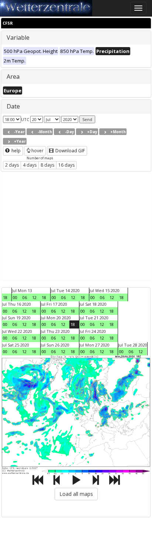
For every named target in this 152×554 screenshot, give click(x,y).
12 (34, 297)
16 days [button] (66, 165)
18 (5, 297)
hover (37, 151)
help (15, 151)
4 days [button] (30, 165)
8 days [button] (47, 165)
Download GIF (69, 151)
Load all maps (76, 493)
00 (15, 297)
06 (25, 297)
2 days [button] (12, 165)
